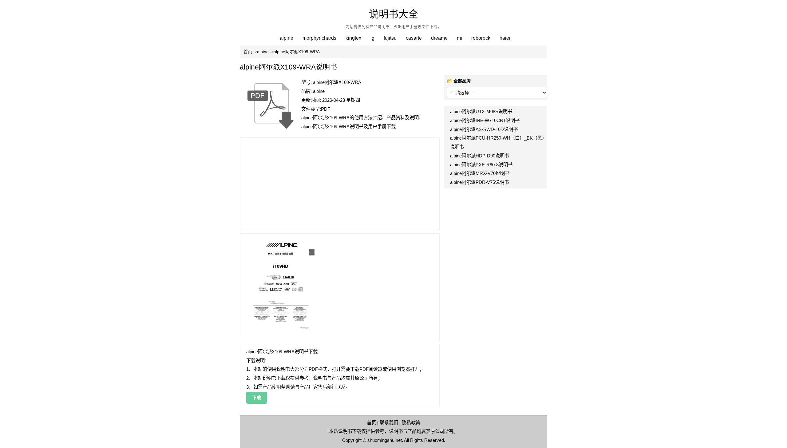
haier (505, 38)
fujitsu (390, 38)
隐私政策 (411, 422)
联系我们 (389, 422)
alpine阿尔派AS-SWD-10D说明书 (484, 129)
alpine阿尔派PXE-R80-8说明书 (481, 164)
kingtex (353, 38)
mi (459, 38)
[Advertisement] (339, 184)
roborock (480, 38)
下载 (256, 397)
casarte (414, 38)
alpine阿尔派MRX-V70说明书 (479, 173)
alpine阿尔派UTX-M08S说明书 (481, 111)
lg (372, 38)
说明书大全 (393, 14)
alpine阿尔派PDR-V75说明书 (479, 182)
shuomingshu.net (384, 440)
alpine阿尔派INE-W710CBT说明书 (485, 120)
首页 (371, 422)
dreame (439, 38)
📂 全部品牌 (459, 80)
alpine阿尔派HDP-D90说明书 (479, 155)
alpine (286, 38)
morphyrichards (319, 38)
